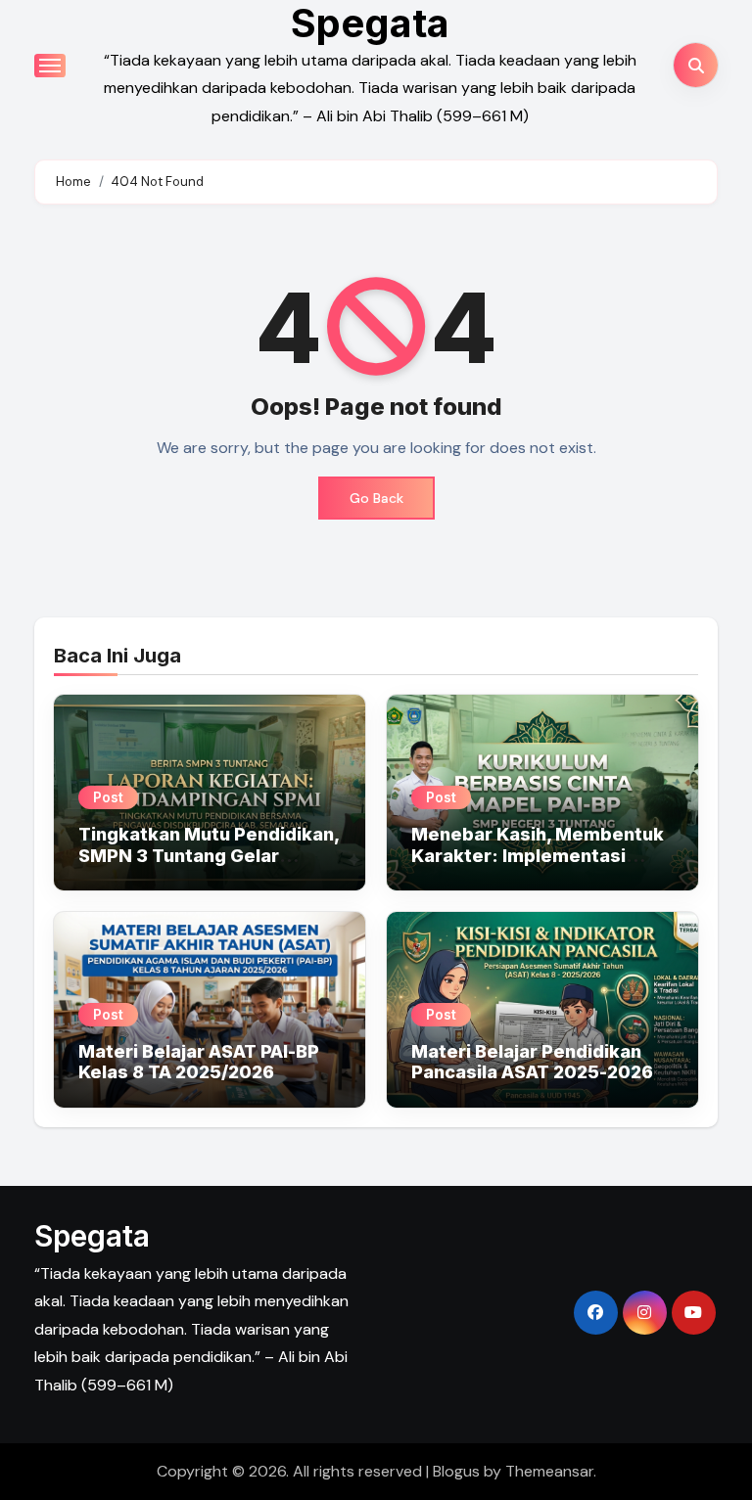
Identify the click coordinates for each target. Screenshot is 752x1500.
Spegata (92, 1235)
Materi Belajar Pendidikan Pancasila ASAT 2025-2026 (532, 1062)
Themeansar (549, 1471)
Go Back (376, 498)
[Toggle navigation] (50, 65)
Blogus (456, 1471)
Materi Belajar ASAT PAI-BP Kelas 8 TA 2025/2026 (198, 1062)
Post (108, 797)
